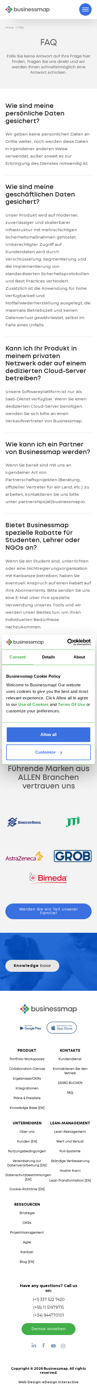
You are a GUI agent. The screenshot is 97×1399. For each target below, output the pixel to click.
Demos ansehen (49, 1329)
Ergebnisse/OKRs (27, 1078)
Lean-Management (70, 1131)
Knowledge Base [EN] (27, 1108)
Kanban (26, 1252)
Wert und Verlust (70, 1141)
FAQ (20, 27)
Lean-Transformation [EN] (70, 1180)
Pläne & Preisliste (27, 1098)
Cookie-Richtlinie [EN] (27, 1189)
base (32, 965)
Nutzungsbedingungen (27, 1151)
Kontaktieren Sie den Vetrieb (70, 1071)
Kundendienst (70, 1059)
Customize (45, 752)
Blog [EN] (27, 1261)
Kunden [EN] (27, 1141)
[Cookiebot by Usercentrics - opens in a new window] (68, 642)
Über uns (27, 1131)
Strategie (27, 1213)
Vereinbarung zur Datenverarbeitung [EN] (27, 1163)
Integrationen (27, 1088)
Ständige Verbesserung (70, 1161)
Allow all (48, 734)
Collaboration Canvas (27, 1068)
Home (9, 27)
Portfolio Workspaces (27, 1059)
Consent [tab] (17, 657)
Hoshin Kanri (70, 1170)
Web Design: (48, 1382)
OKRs (27, 1222)
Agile (27, 1242)
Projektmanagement (27, 1232)
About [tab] (79, 657)
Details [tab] (48, 657)
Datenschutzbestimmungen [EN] (28, 1177)
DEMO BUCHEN (70, 1083)
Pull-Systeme (70, 1151)
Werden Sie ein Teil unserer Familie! (48, 911)
